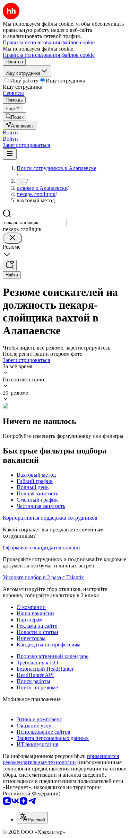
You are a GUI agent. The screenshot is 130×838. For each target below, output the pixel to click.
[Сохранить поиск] (10, 265)
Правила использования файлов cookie (49, 55)
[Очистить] (12, 238)
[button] (10, 132)
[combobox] (35, 222)
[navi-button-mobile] (10, 154)
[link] (14, 116)
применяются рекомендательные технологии (61, 759)
